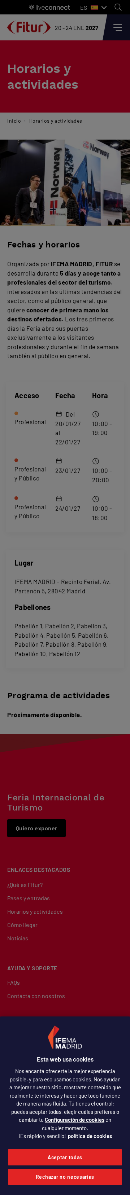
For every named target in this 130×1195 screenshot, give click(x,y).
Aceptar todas (65, 1157)
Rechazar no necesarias (65, 1177)
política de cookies (90, 1136)
